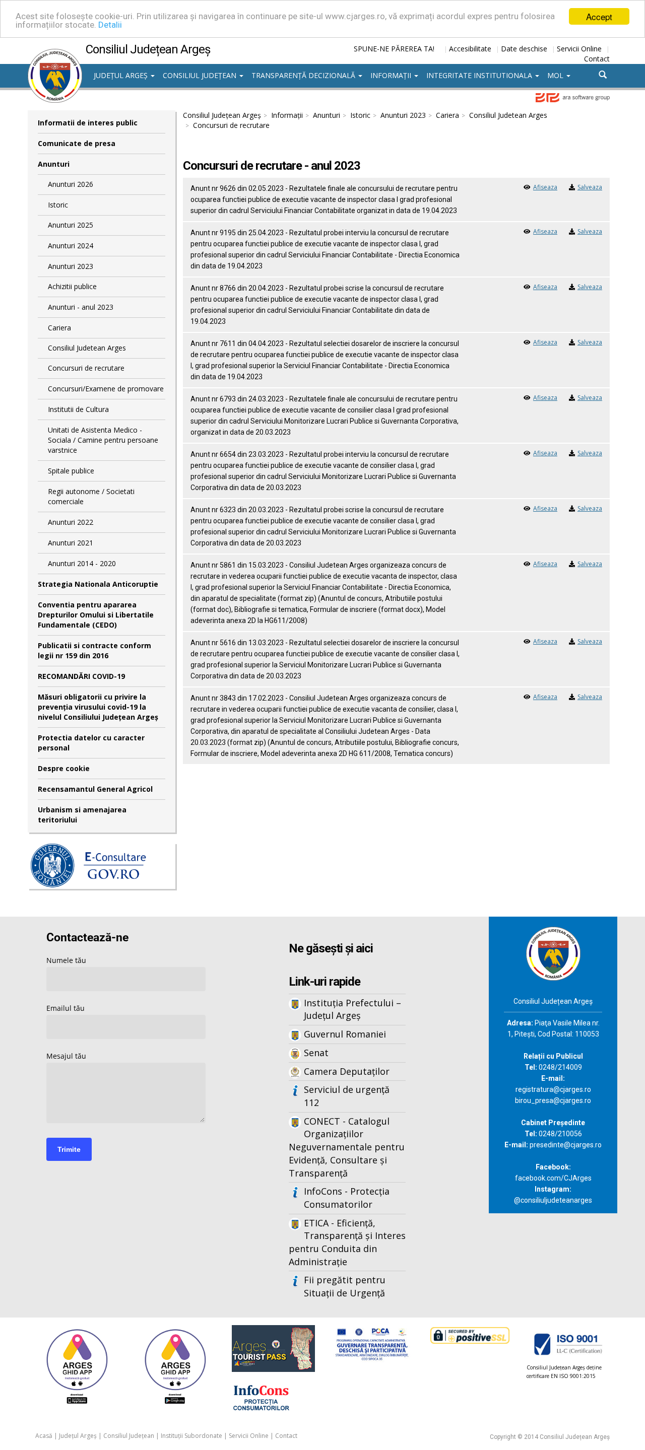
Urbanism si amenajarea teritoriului (82, 814)
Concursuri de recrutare (86, 368)
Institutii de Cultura (78, 409)
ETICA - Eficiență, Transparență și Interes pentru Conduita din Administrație (347, 1242)
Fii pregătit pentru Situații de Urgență (344, 1286)
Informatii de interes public (88, 122)
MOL (556, 75)
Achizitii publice (72, 286)
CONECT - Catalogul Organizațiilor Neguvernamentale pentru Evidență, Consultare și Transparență (347, 1147)
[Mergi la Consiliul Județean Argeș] (553, 952)
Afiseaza (545, 187)
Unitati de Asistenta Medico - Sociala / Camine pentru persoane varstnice (103, 440)
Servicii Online (579, 48)
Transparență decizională (304, 75)
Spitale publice (71, 470)
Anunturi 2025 (70, 225)
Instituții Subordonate (191, 1435)
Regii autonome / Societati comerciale (91, 496)
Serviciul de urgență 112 (347, 1096)
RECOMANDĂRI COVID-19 (81, 676)
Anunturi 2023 (70, 266)
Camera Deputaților (347, 1071)
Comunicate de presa (76, 143)
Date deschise (524, 48)
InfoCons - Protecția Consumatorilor (347, 1197)
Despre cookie (64, 768)
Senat (316, 1053)
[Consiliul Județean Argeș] (55, 53)
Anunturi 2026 (70, 184)
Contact (597, 58)
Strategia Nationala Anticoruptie (98, 584)
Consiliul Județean (200, 75)
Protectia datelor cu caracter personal (91, 742)
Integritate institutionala (480, 75)
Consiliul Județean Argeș (222, 115)
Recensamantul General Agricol (95, 789)
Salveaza (589, 187)
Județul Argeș (122, 75)
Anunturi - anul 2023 (80, 307)
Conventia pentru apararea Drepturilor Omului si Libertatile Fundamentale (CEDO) (96, 615)
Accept (599, 16)
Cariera (59, 327)
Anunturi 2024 (70, 245)
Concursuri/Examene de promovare (106, 388)
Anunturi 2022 (70, 522)
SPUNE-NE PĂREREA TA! (394, 48)
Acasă (43, 1435)
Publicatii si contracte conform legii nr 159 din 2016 (94, 650)
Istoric (58, 205)
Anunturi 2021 (70, 542)
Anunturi (54, 164)
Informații (391, 75)
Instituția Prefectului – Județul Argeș (352, 1009)
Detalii (110, 25)
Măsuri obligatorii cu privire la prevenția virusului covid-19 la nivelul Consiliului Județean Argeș (98, 707)
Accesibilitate (470, 48)
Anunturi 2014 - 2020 (82, 563)
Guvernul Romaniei (345, 1034)
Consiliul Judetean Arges (87, 348)
